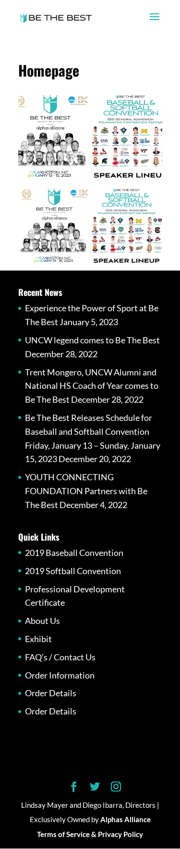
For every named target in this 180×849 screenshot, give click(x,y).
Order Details (50, 693)
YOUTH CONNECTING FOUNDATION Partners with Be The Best (86, 491)
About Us (42, 620)
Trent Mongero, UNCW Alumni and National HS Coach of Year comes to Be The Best (91, 386)
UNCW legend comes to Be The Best (92, 340)
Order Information (60, 675)
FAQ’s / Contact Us (60, 657)
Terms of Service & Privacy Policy (90, 834)
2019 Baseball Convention (74, 552)
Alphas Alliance (125, 819)
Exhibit (38, 639)
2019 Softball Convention (73, 571)
